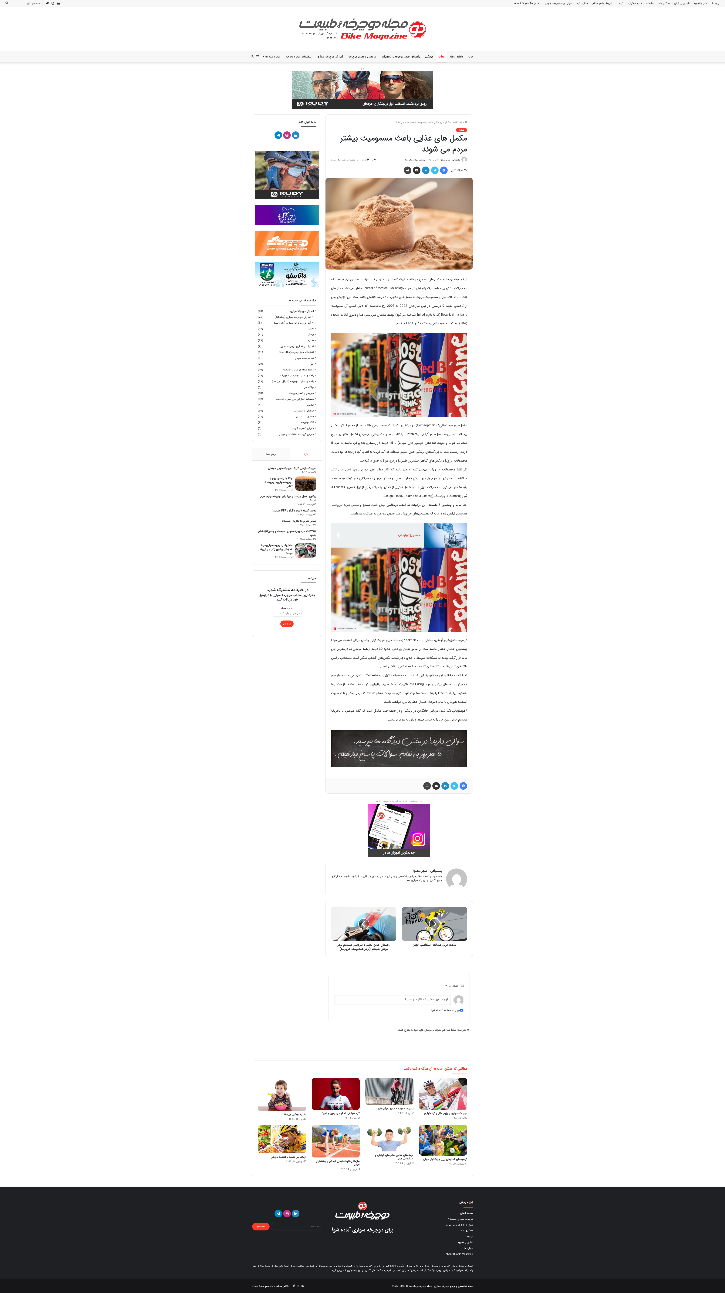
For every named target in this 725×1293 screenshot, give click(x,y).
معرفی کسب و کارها (303, 428)
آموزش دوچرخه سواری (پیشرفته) (293, 317)
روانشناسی (308, 387)
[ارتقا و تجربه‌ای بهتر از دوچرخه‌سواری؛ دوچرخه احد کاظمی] (305, 483)
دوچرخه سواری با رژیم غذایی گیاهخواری (445, 1113)
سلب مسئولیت (634, 3)
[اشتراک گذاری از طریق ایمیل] (416, 170)
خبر (312, 364)
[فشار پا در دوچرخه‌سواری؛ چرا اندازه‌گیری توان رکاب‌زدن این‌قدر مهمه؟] (305, 550)
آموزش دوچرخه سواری (330, 56)
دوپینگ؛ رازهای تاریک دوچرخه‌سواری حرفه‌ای (292, 468)
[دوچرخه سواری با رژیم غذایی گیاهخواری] (443, 1094)
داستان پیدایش (682, 3)
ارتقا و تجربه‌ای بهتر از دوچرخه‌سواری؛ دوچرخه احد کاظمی (277, 482)
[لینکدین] (426, 170)
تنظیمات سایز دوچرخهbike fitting (296, 352)
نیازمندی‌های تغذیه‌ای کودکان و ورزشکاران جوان (338, 1163)
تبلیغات (619, 3)
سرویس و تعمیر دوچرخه (362, 56)
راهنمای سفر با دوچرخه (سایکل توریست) (293, 381)
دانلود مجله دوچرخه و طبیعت (298, 370)
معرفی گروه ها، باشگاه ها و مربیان (296, 434)
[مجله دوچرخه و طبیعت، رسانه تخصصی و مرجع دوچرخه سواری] (362, 29)
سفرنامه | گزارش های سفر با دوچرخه (295, 399)
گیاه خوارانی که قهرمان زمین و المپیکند (339, 1113)
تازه (306, 454)
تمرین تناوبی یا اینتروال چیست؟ (299, 521)
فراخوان (310, 405)
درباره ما (716, 3)
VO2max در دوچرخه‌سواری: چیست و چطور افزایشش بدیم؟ (287, 533)
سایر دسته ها (273, 56)
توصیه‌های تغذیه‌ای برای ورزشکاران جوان (445, 1159)
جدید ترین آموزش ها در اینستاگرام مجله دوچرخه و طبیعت (399, 801)
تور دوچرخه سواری (304, 358)
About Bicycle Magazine (527, 3)
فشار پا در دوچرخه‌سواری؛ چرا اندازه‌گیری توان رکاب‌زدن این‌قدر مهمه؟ (275, 549)
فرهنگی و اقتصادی (304, 411)
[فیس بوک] (444, 170)
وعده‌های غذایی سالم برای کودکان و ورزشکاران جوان (394, 1157)
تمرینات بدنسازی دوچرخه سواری (297, 346)
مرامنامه (650, 3)
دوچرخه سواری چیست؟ (460, 1219)
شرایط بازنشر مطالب (602, 3)
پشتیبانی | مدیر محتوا (450, 160)
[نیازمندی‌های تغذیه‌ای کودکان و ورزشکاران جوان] (336, 1141)
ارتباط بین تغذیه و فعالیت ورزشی (288, 1157)
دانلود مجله (456, 56)
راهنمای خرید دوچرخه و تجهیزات (401, 56)
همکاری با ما (664, 3)
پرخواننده (271, 454)
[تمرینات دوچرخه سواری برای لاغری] (389, 1091)
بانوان (311, 329)
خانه (470, 56)
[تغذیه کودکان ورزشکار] (282, 1094)
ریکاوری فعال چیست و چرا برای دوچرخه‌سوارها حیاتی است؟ (287, 498)
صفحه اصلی (466, 1213)
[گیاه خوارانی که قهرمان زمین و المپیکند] (336, 1094)
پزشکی (429, 56)
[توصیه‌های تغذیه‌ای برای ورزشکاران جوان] (443, 1140)
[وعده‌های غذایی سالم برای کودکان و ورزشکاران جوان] (389, 1138)
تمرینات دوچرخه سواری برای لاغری (394, 1108)
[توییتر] (435, 170)
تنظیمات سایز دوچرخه (299, 56)
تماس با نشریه (701, 3)
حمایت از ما (582, 3)
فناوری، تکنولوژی (305, 417)
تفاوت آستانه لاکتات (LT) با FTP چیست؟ (293, 511)
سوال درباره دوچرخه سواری (558, 3)
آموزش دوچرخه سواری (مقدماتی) (292, 323)
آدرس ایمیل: (287, 608)
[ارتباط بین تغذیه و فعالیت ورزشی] (282, 1139)
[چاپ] (407, 170)
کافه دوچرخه (307, 423)
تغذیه (441, 56)
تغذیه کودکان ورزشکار (294, 1114)
